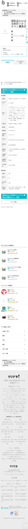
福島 (12, 424)
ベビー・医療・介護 (14, 413)
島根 (5, 439)
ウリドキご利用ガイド (11, 450)
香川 (9, 441)
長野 (5, 431)
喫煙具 (15, 391)
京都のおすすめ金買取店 (21, 493)
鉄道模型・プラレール (16, 401)
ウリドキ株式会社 (17, 506)
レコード (14, 397)
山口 (2, 441)
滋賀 (15, 429)
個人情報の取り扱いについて (9, 452)
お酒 (12, 391)
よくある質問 (10, 456)
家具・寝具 (6, 405)
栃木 (19, 422)
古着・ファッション (6, 403)
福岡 (15, 439)
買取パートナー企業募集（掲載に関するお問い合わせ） (13, 458)
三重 (9, 433)
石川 (9, 429)
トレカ (19, 397)
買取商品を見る (12, 5)
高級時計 (13, 389)
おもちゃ (24, 401)
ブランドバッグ (6, 389)
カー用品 (16, 407)
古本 (23, 395)
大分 (17, 441)
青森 (7, 422)
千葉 (17, 424)
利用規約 (19, 450)
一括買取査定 (12, 3)
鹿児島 (23, 441)
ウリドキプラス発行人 (19, 474)
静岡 (12, 431)
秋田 (6, 424)
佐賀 (19, 439)
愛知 (6, 433)
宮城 (3, 424)
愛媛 (12, 441)
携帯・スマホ (21, 391)
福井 (12, 429)
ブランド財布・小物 (20, 389)
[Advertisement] (14, 226)
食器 (11, 405)
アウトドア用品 (20, 409)
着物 (13, 403)
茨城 (15, 422)
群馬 (22, 422)
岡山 (9, 439)
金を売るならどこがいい (7, 493)
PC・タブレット (17, 393)
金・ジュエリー (6, 391)
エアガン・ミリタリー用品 (19, 399)
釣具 (15, 409)
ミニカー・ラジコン (6, 401)
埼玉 (25, 422)
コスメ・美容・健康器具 (8, 407)
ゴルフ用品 (10, 409)
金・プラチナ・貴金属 (14, 480)
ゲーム (19, 395)
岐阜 (9, 431)
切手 (22, 405)
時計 (2, 480)
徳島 (5, 441)
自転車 (5, 409)
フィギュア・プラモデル (7, 399)
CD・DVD (9, 397)
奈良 (19, 431)
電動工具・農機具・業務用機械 (17, 411)
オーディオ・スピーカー (8, 395)
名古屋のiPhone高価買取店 (20, 499)
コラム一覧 (14, 477)
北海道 (3, 422)
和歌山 (22, 431)
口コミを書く (14, 202)
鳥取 (2, 439)
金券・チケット (16, 405)
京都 (19, 429)
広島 (12, 439)
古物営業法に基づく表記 (20, 454)
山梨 (2, 431)
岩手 (11, 422)
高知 (7, 443)
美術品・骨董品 (18, 403)
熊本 (25, 439)
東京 (20, 424)
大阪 (22, 429)
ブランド (6, 480)
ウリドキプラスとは (9, 474)
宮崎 (20, 441)
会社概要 (14, 460)
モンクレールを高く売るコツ (21, 496)
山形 (9, 424)
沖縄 (21, 443)
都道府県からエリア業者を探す (14, 416)
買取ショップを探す (23, 3)
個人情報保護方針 (20, 452)
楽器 (24, 403)
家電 (16, 395)
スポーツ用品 (6, 411)
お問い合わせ (17, 456)
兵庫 (25, 429)
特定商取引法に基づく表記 (7, 454)
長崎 (22, 439)
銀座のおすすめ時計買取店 (7, 490)
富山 (5, 429)
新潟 (2, 429)
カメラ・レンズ (9, 393)
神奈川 (23, 424)
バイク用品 (22, 407)
